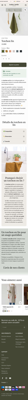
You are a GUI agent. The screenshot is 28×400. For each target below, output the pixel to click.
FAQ (2, 355)
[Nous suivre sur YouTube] (10, 378)
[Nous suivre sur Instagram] (6, 378)
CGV (2, 362)
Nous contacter (5, 368)
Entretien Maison (6, 336)
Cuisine (3, 342)
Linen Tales (4, 38)
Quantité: (4, 55)
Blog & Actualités (20, 339)
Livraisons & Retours (4, 358)
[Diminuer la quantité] (3, 58)
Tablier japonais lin (8, 307)
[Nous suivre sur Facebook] (2, 378)
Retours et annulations (4, 372)
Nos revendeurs (20, 347)
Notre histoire (19, 336)
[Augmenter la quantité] (9, 58)
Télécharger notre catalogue (20, 343)
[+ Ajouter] (20, 302)
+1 (11, 311)
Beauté (3, 339)
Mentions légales (6, 365)
